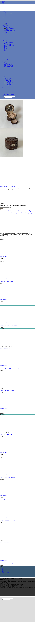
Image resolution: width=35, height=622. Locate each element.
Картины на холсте (7, 80)
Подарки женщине (9, 13)
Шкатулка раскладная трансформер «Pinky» (8, 477)
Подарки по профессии (9, 15)
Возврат (3, 571)
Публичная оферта (5, 572)
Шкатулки (3, 87)
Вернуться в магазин (5, 40)
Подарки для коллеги (30, 209)
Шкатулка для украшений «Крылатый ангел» (8, 520)
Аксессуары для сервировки (10, 37)
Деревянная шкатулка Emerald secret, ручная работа (9, 325)
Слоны (5, 50)
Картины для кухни (7, 78)
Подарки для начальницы (11, 210)
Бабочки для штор (8, 32)
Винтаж (3, 24)
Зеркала (7, 29)
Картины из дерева (7, 85)
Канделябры (6, 63)
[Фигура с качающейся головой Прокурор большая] (4, 197)
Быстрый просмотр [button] (3, 256)
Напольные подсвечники (8, 66)
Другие (5, 52)
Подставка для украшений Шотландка (7, 390)
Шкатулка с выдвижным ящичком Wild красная (8, 563)
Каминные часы (7, 75)
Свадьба (7, 18)
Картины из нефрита (7, 84)
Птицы (5, 49)
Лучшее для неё (23, 209)
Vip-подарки (7, 21)
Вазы (3, 53)
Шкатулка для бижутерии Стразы (6, 434)
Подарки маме (25, 211)
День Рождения (8, 17)
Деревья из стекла (7, 44)
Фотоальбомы (6, 92)
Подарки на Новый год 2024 (8, 212)
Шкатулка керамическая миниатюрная (7, 499)
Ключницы (7, 27)
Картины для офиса (7, 79)
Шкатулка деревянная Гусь (5, 348)
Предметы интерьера (7, 602)
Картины (3, 77)
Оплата (3, 3)
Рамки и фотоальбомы (5, 91)
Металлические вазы (8, 58)
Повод (5, 16)
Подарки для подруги (27, 210)
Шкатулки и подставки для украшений (10, 606)
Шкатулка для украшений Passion (6, 542)
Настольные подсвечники (9, 68)
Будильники (6, 76)
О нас (3, 575)
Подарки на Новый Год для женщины (20, 212)
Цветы (3, 60)
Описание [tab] (3, 226)
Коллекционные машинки (9, 45)
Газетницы (7, 33)
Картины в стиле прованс (8, 82)
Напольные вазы (7, 55)
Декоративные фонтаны (10, 30)
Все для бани (4, 95)
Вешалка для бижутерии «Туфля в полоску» (7, 303)
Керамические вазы (7, 54)
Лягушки (5, 48)
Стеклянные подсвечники (9, 67)
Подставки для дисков (9, 31)
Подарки (3, 11)
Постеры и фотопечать (8, 86)
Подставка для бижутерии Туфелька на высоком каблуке (10, 368)
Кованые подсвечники (8, 64)
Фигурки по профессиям (8, 42)
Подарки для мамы (3, 210)
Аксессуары (7, 34)
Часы (3, 71)
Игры (6, 23)
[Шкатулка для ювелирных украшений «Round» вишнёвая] (4, 201)
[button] (3, 17)
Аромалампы (6, 70)
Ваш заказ (3, 568)
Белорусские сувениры (9, 22)
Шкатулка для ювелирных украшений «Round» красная (10, 411)
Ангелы (5, 41)
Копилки (5, 46)
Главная (1, 186)
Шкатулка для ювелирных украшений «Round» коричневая (10, 259)
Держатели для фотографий (9, 94)
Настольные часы (7, 74)
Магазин (3, 601)
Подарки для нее (20, 210)
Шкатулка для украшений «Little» (6, 455)
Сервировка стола (7, 35)
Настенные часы (7, 73)
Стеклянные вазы (7, 57)
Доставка (3, 2)
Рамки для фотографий (8, 93)
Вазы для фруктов (7, 59)
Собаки (5, 51)
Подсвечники (4, 61)
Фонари (5, 69)
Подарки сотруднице (15, 213)
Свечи (5, 62)
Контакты (3, 1)
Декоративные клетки (9, 28)
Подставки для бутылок (9, 36)
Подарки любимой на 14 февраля (17, 211)
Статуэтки (3, 40)
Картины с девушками (8, 83)
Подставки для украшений (9, 89)
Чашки (6, 39)
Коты (5, 47)
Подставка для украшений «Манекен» (6, 281)
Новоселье (7, 19)
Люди (5, 43)
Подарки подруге (8, 213)
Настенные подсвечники (8, 65)
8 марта (12, 209)
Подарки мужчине (8, 14)
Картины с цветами (7, 81)
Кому (5, 12)
